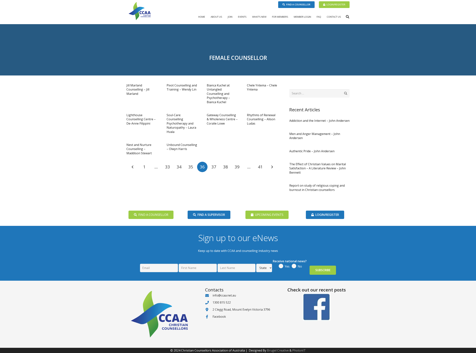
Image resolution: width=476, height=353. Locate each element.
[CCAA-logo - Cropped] (139, 11)
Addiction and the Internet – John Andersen (319, 121)
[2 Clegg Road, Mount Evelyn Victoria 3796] (209, 309)
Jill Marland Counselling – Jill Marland (137, 89)
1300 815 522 (222, 302)
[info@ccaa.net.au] (209, 295)
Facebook (219, 317)
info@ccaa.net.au (224, 295)
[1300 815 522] (209, 302)
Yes (287, 266)
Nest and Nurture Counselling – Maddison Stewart (139, 149)
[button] (223, 16)
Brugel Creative (278, 350)
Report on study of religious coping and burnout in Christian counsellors (317, 187)
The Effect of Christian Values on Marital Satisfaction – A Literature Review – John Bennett (317, 168)
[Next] (272, 167)
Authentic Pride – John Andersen (312, 151)
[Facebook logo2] (317, 307)
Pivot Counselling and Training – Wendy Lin (182, 87)
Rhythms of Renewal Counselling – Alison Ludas (261, 119)
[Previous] (133, 167)
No (300, 266)
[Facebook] (209, 316)
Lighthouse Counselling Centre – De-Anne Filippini (141, 119)
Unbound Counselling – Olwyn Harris (182, 147)
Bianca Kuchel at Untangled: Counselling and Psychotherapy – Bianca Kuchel (218, 93)
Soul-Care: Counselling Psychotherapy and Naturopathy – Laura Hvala (181, 123)
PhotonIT (299, 350)
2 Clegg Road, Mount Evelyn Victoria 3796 (241, 309)
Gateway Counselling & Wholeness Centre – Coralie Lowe (222, 119)
